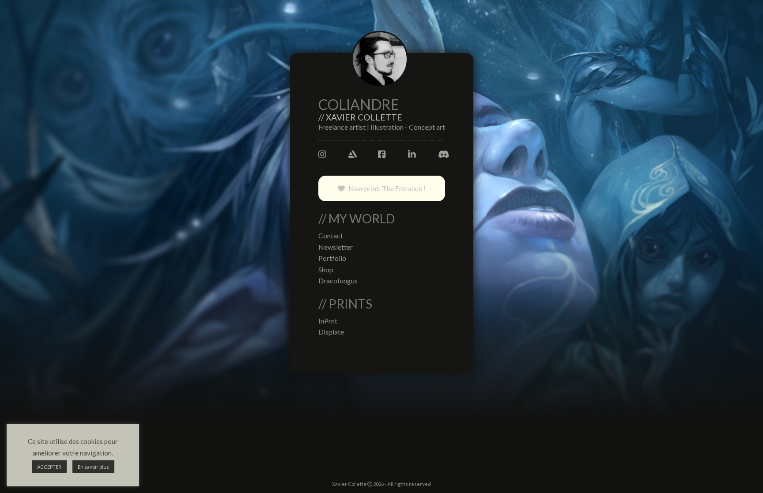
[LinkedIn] (411, 154)
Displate (331, 331)
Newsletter (335, 247)
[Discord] (441, 154)
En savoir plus (93, 467)
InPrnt (327, 320)
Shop (325, 269)
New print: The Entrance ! (387, 188)
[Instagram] (321, 154)
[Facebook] (381, 154)
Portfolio (332, 258)
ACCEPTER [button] (49, 467)
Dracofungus (338, 280)
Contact (330, 235)
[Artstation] (351, 154)
